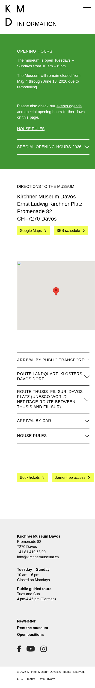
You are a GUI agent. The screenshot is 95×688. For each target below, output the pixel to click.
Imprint (31, 679)
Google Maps (31, 231)
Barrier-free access (69, 477)
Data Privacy (47, 679)
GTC (20, 679)
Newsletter (26, 621)
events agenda (69, 106)
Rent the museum (32, 628)
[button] (56, 291)
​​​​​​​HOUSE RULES (31, 129)
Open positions (30, 635)
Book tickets (30, 477)
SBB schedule (68, 231)
